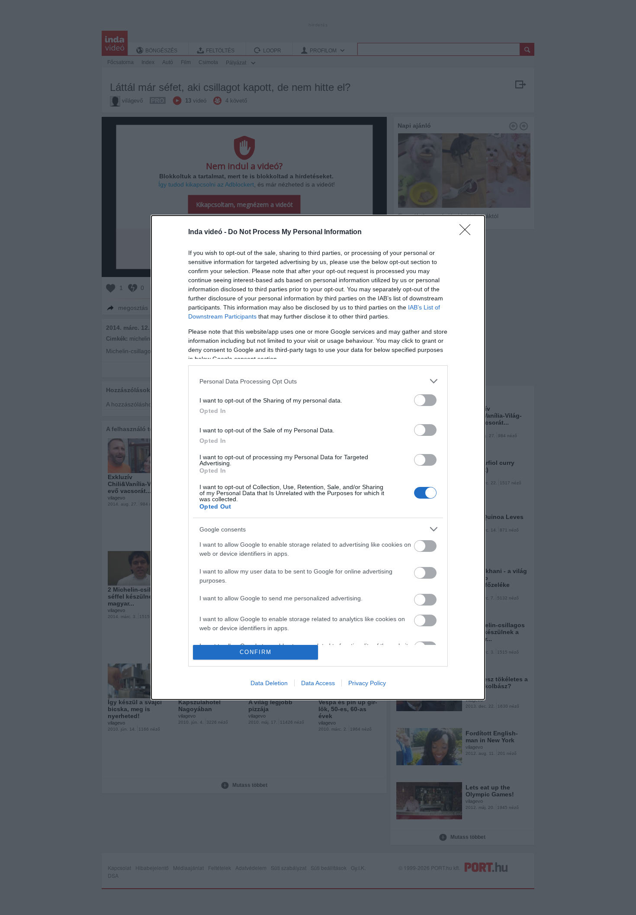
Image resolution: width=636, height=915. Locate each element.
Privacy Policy (367, 683)
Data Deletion (269, 683)
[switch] (425, 400)
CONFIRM (256, 652)
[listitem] (318, 381)
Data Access (318, 683)
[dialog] (318, 457)
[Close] (467, 232)
